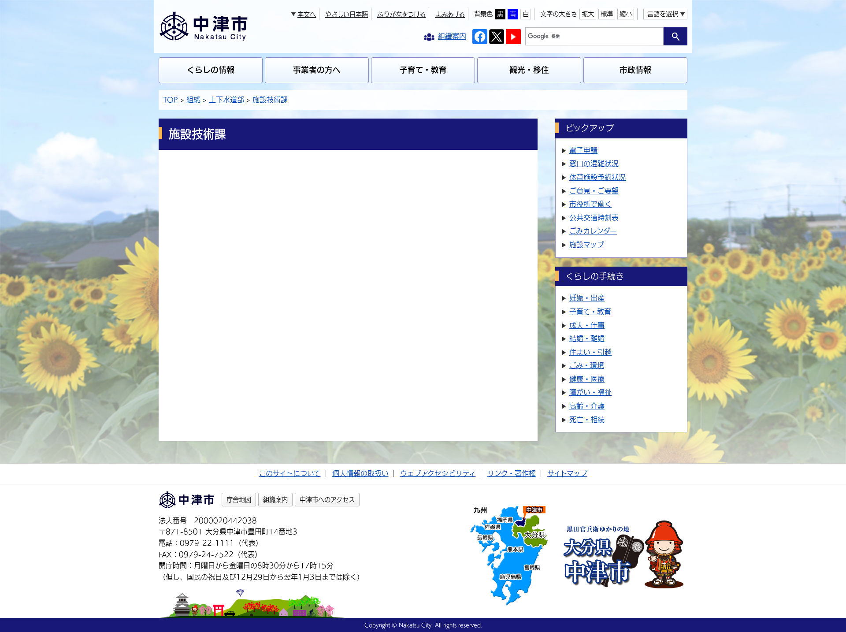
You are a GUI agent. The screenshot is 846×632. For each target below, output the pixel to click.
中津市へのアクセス (327, 499)
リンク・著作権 (511, 473)
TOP (170, 99)
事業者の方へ (317, 70)
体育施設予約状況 (597, 177)
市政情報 (635, 70)
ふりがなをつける (401, 14)
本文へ (306, 14)
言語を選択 (662, 14)
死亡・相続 (587, 419)
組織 (193, 99)
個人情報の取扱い (360, 473)
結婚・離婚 (587, 338)
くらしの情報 (210, 70)
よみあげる (450, 14)
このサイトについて (290, 473)
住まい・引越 (590, 352)
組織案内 (275, 499)
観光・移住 (529, 70)
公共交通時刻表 (594, 217)
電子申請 (583, 150)
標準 (607, 14)
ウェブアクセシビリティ (438, 473)
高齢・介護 (587, 405)
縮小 (626, 14)
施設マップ (586, 244)
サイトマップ (567, 473)
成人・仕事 (587, 325)
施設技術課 (270, 99)
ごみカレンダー (593, 230)
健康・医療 (587, 379)
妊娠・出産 (587, 297)
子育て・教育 (423, 70)
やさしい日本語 (346, 14)
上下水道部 (226, 99)
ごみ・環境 (586, 365)
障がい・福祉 (590, 392)
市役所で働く (590, 204)
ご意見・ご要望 (594, 190)
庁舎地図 (238, 499)
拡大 (588, 14)
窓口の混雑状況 (594, 163)
